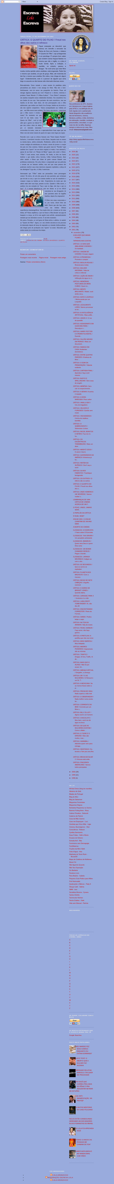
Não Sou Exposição (76, 867)
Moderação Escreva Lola (60, 1177)
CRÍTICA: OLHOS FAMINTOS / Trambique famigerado (82, 473)
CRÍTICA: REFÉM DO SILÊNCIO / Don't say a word (82, 465)
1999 (74, 775)
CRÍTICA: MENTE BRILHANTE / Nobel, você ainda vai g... (83, 291)
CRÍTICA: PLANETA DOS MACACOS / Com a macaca (82, 574)
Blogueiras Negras (75, 805)
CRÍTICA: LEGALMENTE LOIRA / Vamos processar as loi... (83, 307)
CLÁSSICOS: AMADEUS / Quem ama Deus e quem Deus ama (83, 543)
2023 (74, 161)
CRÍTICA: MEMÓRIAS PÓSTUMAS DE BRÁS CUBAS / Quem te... (82, 284)
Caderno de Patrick (76, 816)
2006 (74, 214)
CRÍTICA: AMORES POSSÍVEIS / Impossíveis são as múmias (83, 649)
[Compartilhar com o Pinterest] (30, 235)
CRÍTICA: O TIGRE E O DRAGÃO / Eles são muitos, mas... (81, 736)
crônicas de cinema (34, 240)
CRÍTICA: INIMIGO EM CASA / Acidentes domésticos (81, 349)
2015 (74, 186)
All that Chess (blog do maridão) (80, 788)
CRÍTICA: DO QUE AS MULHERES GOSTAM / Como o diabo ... (82, 728)
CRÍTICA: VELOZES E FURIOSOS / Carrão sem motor (83, 410)
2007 (74, 211)
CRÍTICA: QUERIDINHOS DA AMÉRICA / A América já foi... (83, 457)
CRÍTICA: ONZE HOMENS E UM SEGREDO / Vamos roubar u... (83, 494)
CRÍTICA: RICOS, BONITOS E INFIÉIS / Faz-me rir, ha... (83, 434)
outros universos (50, 240)
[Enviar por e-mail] (21, 235)
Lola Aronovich (60, 1175)
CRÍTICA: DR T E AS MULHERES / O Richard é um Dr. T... (83, 678)
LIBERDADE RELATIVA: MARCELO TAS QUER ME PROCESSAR (84, 1072)
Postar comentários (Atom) (35, 262)
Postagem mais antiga (58, 257)
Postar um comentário (28, 254)
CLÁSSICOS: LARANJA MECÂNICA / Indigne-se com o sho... (82, 559)
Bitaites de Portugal (76, 794)
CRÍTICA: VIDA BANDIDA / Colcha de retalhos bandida (82, 418)
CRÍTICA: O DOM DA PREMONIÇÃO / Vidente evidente (82, 365)
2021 (74, 167)
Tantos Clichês (74, 895)
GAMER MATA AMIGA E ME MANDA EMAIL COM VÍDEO (83, 1153)
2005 (74, 217)
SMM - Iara (73, 889)
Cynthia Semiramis (75, 832)
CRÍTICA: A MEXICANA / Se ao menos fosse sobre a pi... (83, 685)
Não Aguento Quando (76, 865)
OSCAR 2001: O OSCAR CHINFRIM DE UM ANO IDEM (82, 521)
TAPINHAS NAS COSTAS (82, 241)
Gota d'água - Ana (75, 851)
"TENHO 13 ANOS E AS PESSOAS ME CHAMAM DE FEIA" (83, 1142)
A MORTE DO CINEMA (81, 527)
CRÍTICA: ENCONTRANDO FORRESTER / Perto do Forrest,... (82, 611)
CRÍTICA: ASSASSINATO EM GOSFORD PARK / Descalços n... (83, 326)
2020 (74, 170)
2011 (73, 198)
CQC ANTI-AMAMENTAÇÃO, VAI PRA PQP (83, 1098)
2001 (74, 230)
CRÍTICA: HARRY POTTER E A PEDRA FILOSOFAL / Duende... (82, 334)
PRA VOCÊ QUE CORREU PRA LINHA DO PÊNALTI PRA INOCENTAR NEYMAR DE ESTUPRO (81, 1086)
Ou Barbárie (73, 870)
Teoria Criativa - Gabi (76, 900)
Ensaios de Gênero (76, 838)
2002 (74, 226)
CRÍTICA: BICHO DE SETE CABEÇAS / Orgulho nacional (82, 582)
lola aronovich (60, 1180)
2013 (74, 192)
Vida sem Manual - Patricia (78, 903)
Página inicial (43, 257)
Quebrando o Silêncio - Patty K (80, 884)
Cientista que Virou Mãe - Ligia (80, 824)
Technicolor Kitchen (76, 898)
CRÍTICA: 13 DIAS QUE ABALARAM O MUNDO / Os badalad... (82, 246)
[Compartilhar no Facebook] (27, 235)
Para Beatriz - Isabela (76, 876)
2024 (74, 158)
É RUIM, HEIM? (78, 516)
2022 (74, 164)
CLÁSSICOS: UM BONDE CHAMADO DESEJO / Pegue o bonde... (82, 551)
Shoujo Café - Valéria (76, 887)
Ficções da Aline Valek (77, 849)
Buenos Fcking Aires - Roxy (79, 810)
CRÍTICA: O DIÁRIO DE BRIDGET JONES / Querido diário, (81, 590)
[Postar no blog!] (23, 235)
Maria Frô (72, 862)
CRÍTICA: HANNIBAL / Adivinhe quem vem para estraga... (82, 743)
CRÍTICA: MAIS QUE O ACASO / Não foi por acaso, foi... (81, 664)
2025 (74, 155)
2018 (74, 176)
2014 (74, 189)
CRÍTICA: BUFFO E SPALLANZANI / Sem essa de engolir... (83, 380)
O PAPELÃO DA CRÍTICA (82, 513)
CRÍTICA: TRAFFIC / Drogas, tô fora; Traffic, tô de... (83, 657)
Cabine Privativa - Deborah (78, 813)
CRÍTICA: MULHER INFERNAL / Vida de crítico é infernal (81, 270)
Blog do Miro (73, 797)
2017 (74, 180)
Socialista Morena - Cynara (78, 892)
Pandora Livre (74, 873)
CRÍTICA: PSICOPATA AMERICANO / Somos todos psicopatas (81, 765)
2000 (74, 772)
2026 (74, 151)
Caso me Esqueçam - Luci (78, 821)
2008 (74, 208)
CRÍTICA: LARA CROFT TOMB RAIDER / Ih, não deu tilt (82, 603)
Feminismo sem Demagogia (79, 843)
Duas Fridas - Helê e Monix (79, 835)
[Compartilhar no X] (25, 235)
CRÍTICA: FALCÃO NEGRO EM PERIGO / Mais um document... (83, 341)
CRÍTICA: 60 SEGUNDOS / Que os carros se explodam (82, 567)
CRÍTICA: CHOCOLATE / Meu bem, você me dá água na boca (82, 720)
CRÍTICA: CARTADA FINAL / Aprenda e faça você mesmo (83, 373)
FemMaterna (73, 846)
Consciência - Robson (77, 829)
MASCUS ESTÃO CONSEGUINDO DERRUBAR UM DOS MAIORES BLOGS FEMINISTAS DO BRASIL (80, 1121)
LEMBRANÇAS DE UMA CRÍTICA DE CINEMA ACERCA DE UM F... (81, 502)
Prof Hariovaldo (74, 881)
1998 (74, 778)
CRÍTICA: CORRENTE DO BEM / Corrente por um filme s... (82, 707)
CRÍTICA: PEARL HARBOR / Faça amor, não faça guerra (83, 630)
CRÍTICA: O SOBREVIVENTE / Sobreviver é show (80, 426)
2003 (74, 223)
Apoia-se (72, 65)
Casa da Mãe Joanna (76, 819)
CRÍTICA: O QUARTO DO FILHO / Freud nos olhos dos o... (82, 486)
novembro (77, 232)
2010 (74, 201)
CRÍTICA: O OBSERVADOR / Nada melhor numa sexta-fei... (83, 699)
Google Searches (75, 1035)
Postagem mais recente (28, 257)
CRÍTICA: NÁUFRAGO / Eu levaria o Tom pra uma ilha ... (83, 751)
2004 (74, 220)
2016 (74, 183)
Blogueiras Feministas (77, 802)
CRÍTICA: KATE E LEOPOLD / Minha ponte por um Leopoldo (83, 299)
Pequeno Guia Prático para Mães (81, 878)
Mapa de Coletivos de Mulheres (80, 859)
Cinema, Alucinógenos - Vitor (79, 827)
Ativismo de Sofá (75, 791)
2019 (74, 173)
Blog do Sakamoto (75, 799)
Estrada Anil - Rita (75, 841)
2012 (74, 195)
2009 (74, 205)
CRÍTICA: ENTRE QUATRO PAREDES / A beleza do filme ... (83, 357)
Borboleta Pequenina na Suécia (80, 808)
